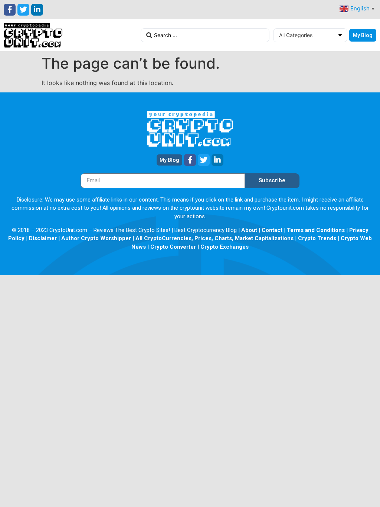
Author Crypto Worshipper (96, 238)
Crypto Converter (173, 246)
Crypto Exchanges (224, 246)
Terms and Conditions (316, 230)
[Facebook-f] (10, 10)
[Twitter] (23, 10)
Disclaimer (43, 238)
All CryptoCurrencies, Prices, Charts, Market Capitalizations (214, 238)
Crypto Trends (317, 238)
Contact (272, 230)
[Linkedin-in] (37, 10)
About (249, 230)
